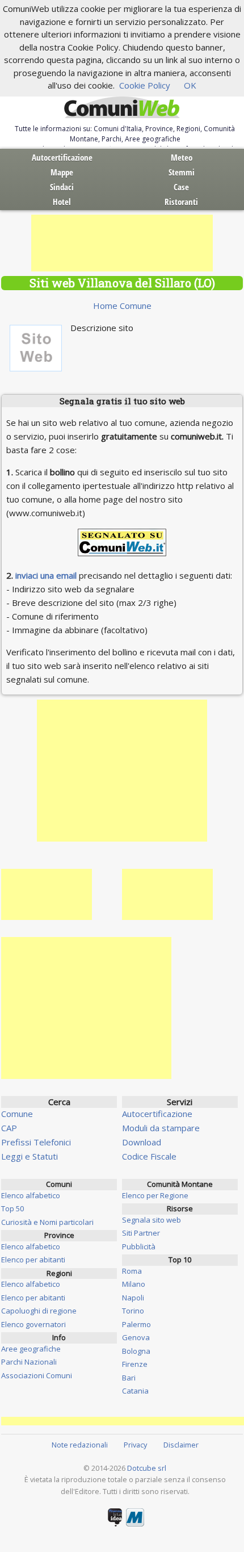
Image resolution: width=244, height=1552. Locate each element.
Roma (132, 1271)
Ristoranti (181, 201)
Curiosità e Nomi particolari (47, 1222)
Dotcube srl (146, 1468)
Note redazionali (80, 1445)
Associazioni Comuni (36, 1375)
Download (141, 1142)
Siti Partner (141, 1233)
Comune (17, 1113)
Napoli (133, 1297)
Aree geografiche (31, 1349)
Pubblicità (138, 1246)
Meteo (181, 157)
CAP (9, 1127)
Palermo (136, 1324)
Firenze (135, 1364)
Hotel (62, 201)
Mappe (62, 172)
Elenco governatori (33, 1324)
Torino (133, 1311)
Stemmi (182, 172)
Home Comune (122, 305)
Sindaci (62, 187)
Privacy (135, 1445)
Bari (129, 1378)
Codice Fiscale (149, 1156)
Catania (135, 1391)
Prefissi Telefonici (36, 1142)
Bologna (136, 1351)
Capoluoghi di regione (39, 1311)
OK (190, 85)
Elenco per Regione (155, 1195)
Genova (136, 1337)
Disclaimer (181, 1445)
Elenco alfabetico (30, 1195)
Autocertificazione (62, 157)
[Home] (122, 108)
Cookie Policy (144, 85)
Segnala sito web (151, 1220)
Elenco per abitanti (33, 1259)
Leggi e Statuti (29, 1156)
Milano (133, 1284)
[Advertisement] (122, 243)
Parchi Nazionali (29, 1362)
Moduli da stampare (161, 1127)
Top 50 (12, 1208)
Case (181, 187)
